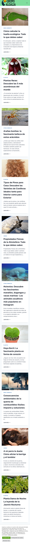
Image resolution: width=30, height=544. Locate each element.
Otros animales (7, 128)
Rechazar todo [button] (6, 540)
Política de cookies (12, 535)
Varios (5, 236)
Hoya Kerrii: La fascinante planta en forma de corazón (13, 351)
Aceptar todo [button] (6, 537)
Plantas (5, 77)
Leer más (6, 52)
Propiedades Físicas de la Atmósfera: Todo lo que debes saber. (14, 242)
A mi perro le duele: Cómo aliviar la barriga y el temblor (14, 454)
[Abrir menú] (27, 3)
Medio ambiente (7, 28)
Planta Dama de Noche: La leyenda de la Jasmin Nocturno (15, 501)
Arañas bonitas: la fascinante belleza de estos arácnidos (14, 134)
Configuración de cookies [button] (17, 537)
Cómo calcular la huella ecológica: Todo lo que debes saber (14, 34)
